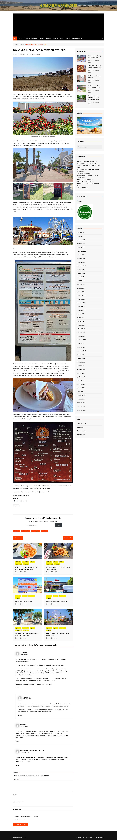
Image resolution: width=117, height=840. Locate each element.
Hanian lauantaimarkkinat (84, 163)
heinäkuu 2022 (81, 380)
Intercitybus (36, 531)
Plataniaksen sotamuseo (84, 179)
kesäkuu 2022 (81, 384)
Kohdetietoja (25, 561)
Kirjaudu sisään (81, 423)
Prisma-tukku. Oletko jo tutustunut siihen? (88, 183)
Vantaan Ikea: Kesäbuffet (84, 181)
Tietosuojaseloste (99, 837)
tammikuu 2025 (81, 303)
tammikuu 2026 (81, 258)
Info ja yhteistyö (76, 38)
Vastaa (17, 687)
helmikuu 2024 (81, 343)
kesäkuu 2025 (81, 284)
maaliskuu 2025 (81, 295)
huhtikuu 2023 (81, 362)
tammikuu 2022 (81, 402)
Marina (45, 531)
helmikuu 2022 (81, 399)
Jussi (22, 652)
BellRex (17, 531)
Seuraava (66, 538)
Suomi (54, 38)
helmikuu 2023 (81, 365)
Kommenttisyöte (81, 431)
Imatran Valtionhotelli (83, 173)
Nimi (14, 794)
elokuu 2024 (80, 321)
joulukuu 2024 (81, 306)
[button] (28, 191)
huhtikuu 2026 (81, 247)
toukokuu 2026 (81, 243)
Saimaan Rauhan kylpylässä (85, 161)
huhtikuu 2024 (81, 336)
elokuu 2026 (80, 232)
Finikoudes (26, 531)
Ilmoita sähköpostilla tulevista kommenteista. (26, 816)
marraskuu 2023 (81, 351)
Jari (15, 54)
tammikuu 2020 (81, 410)
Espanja (26, 38)
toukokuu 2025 (81, 288)
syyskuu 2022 (81, 376)
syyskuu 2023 (81, 358)
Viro (67, 38)
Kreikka (33, 38)
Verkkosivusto (17, 809)
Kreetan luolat (81, 187)
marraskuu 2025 (81, 266)
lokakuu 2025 (80, 269)
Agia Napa (18, 561)
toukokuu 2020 (81, 406)
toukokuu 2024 (81, 332)
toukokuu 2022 (81, 388)
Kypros (41, 38)
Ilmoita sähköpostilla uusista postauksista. (26, 820)
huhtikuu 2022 (81, 391)
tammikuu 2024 (81, 347)
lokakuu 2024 (80, 314)
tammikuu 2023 (81, 369)
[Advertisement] (58, 24)
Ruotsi (48, 38)
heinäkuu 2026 (81, 236)
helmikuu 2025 (81, 299)
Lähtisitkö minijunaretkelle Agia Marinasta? (89, 165)
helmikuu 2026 (81, 255)
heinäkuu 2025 (81, 280)
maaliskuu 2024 (81, 340)
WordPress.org (81, 434)
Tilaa (58, 525)
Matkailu (26, 564)
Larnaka (38, 54)
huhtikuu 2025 (81, 291)
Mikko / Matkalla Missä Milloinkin (30, 750)
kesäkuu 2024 (81, 328)
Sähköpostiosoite (18, 802)
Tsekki (61, 38)
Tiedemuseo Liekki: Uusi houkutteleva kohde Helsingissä (93, 97)
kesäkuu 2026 (81, 240)
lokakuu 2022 (80, 373)
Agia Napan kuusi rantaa (23, 601)
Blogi (19, 38)
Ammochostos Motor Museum (56, 601)
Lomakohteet (19, 564)
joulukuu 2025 (81, 262)
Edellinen (19, 538)
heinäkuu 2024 (81, 325)
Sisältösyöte (80, 427)
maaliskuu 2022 (81, 395)
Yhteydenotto (89, 837)
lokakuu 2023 (80, 354)
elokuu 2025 (80, 277)
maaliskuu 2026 (81, 251)
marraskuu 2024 (81, 310)
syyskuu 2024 (81, 317)
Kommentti (16, 779)
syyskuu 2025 (81, 273)
